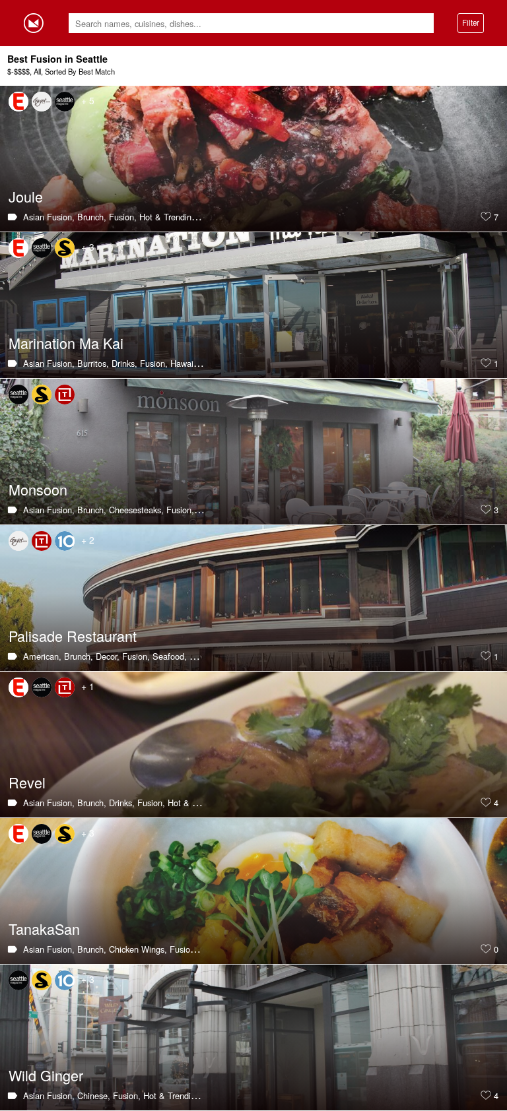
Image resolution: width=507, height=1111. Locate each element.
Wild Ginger (46, 1075)
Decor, (107, 656)
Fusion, (123, 216)
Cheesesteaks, (136, 509)
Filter (470, 22)
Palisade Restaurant (73, 635)
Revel (27, 782)
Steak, (201, 656)
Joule (26, 196)
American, (42, 656)
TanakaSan (44, 928)
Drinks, (124, 363)
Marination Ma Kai (66, 343)
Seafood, (169, 656)
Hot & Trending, (169, 216)
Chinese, (93, 1095)
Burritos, (93, 363)
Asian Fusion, (49, 216)
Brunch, (91, 216)
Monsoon (38, 489)
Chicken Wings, (138, 949)
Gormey (34, 23)
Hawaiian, (188, 363)
